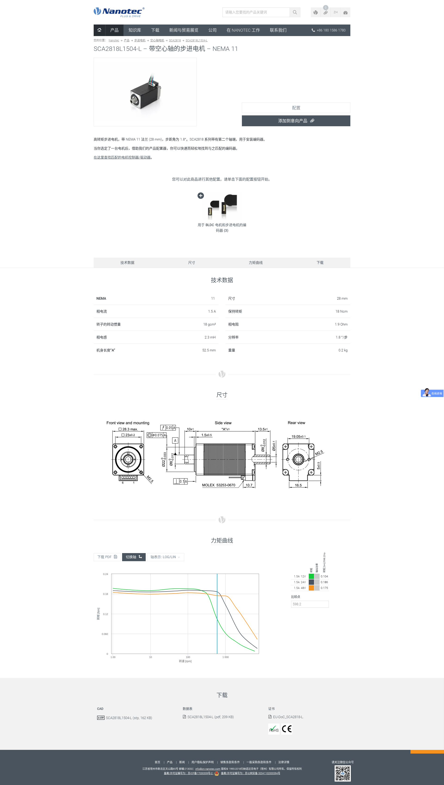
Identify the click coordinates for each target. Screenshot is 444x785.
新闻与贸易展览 (183, 30)
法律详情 (283, 762)
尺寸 (191, 263)
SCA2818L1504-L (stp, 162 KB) (129, 718)
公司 (212, 30)
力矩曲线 (256, 263)
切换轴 (131, 557)
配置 (296, 107)
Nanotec (114, 40)
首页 (157, 762)
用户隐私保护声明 (202, 762)
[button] (325, 12)
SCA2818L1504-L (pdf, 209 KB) (211, 717)
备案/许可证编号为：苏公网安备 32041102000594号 (250, 773)
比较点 (295, 596)
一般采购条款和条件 (259, 762)
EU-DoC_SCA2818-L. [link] (288, 717)
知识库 (135, 30)
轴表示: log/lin (163, 557)
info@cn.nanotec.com (207, 768)
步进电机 (139, 40)
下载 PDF (104, 557)
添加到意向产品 (293, 120)
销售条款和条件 (230, 762)
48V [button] (303, 588)
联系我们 (278, 30)
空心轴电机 (157, 40)
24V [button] (303, 582)
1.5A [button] (297, 576)
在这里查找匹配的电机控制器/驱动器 (122, 157)
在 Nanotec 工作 (243, 30)
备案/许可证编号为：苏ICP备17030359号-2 (188, 773)
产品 (114, 30)
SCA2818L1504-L (196, 40)
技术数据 (127, 263)
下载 (155, 30)
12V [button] (303, 576)
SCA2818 (175, 40)
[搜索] (295, 12)
